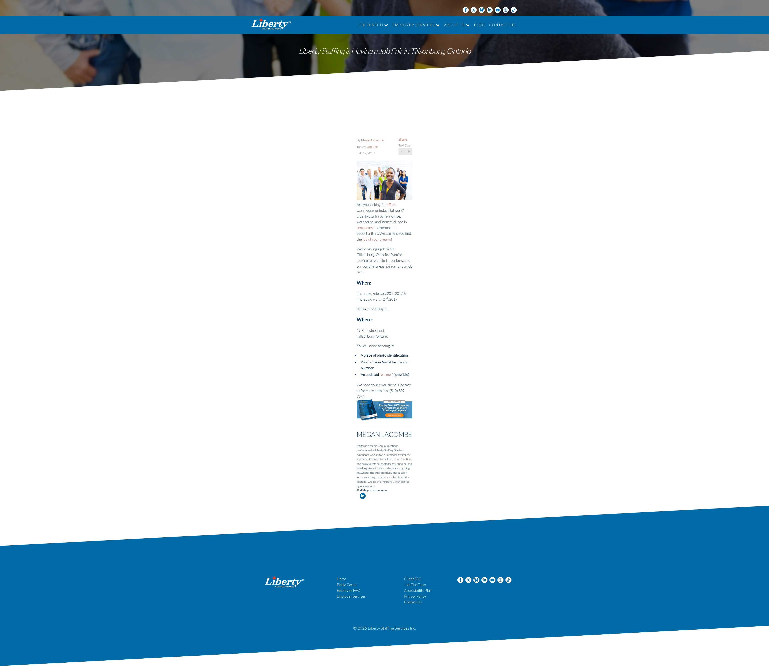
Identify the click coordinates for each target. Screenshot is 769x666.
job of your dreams (376, 239)
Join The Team (415, 584)
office (391, 204)
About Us (455, 25)
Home (341, 579)
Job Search (371, 25)
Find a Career (347, 584)
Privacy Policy (415, 596)
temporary (365, 227)
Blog (479, 25)
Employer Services (414, 25)
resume (385, 374)
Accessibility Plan (418, 590)
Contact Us (502, 25)
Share (403, 139)
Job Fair (372, 146)
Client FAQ (413, 579)
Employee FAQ (348, 590)
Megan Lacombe (372, 140)
